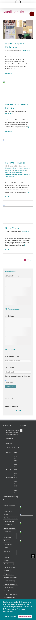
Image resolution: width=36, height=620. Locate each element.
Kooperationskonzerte (10, 577)
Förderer (6, 541)
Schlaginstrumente (9, 597)
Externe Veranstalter (7, 536)
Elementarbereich (9, 528)
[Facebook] (21, 430)
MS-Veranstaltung (17, 172)
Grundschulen (8, 564)
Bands (6, 514)
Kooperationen (8, 574)
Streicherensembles (11, 174)
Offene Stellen (8, 587)
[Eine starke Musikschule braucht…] (18, 90)
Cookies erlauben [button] (25, 616)
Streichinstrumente (24, 174)
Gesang (6, 557)
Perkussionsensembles (11, 594)
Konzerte (8, 172)
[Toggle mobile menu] (3, 6)
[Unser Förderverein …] (18, 214)
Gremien (6, 560)
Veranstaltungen (10, 176)
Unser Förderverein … (15, 228)
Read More (8, 73)
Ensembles (7, 531)
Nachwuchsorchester (10, 584)
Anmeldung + (8, 511)
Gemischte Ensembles (7, 552)
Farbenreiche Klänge (15, 163)
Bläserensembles (10, 168)
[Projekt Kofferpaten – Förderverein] (18, 29)
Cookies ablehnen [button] (10, 616)
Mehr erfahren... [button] (8, 611)
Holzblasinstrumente (20, 170)
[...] (14, 68)
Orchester (7, 591)
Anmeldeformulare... (11, 271)
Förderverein (26, 50)
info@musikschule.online (13, 448)
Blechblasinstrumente (23, 168)
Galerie (6, 547)
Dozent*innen (8, 524)
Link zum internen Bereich (13, 411)
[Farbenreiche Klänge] (18, 148)
